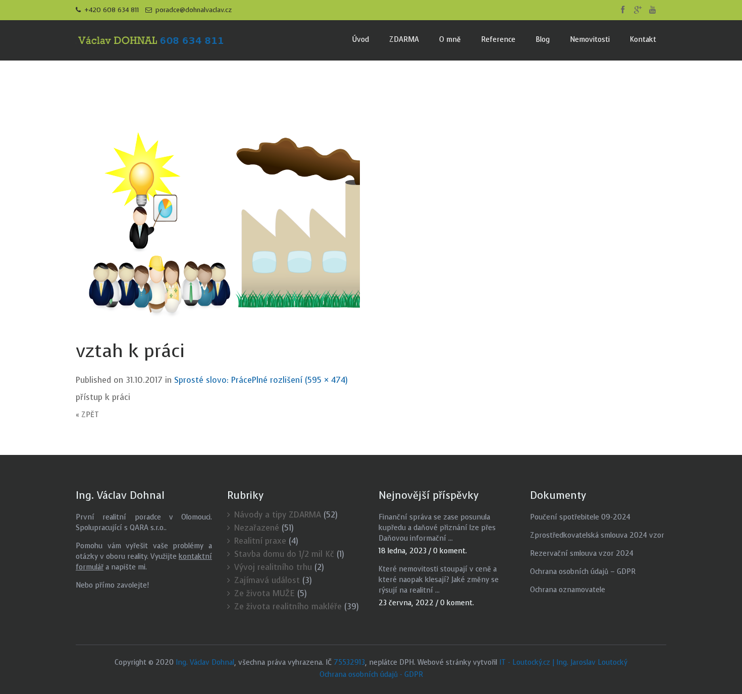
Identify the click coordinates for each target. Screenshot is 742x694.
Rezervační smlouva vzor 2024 (581, 553)
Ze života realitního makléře (288, 606)
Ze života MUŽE (264, 593)
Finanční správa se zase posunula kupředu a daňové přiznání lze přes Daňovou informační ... (437, 527)
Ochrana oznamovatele (567, 590)
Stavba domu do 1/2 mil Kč (284, 554)
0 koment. (450, 551)
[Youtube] (652, 10)
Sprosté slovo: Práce (213, 380)
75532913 (349, 662)
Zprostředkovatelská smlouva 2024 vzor (597, 535)
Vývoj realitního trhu (273, 567)
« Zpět (87, 415)
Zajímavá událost (267, 580)
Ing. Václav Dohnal (205, 662)
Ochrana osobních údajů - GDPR (371, 674)
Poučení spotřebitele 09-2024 (580, 517)
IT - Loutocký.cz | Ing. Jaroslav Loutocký (563, 662)
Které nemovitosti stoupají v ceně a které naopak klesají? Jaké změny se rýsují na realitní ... (439, 579)
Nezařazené (256, 528)
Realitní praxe (260, 541)
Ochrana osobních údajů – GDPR (582, 571)
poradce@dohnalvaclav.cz (192, 10)
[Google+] (637, 10)
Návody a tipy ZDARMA (277, 514)
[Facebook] (622, 10)
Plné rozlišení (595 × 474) (300, 380)
